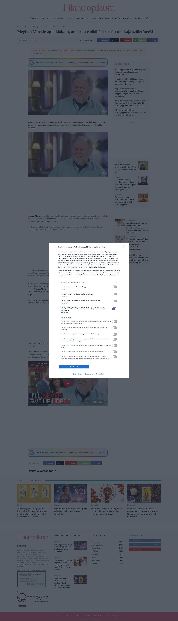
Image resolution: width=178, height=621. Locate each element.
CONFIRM (74, 367)
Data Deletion (77, 374)
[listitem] (89, 282)
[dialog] (89, 310)
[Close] (125, 247)
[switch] (114, 287)
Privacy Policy (100, 374)
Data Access (89, 374)
